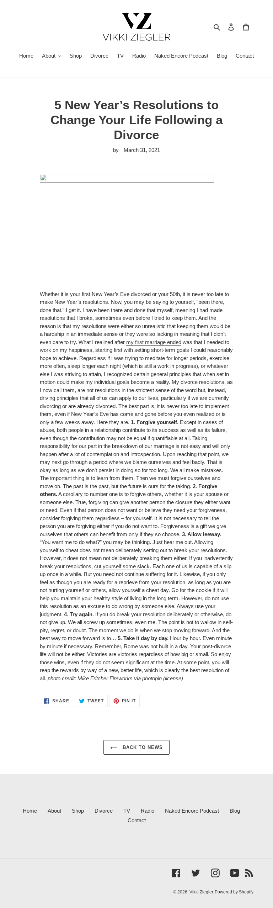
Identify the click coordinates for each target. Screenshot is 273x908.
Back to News (142, 747)
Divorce (104, 811)
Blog (235, 811)
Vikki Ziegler (201, 891)
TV (126, 811)
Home (30, 811)
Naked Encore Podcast (192, 811)
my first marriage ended (153, 342)
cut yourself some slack (122, 566)
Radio (147, 811)
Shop (78, 811)
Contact (137, 820)
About (54, 811)
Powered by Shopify (234, 891)
